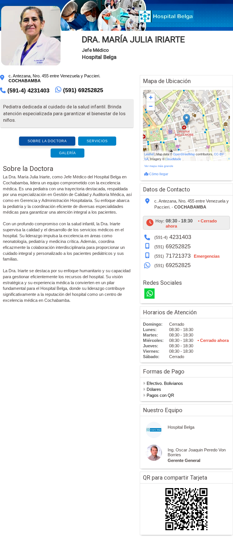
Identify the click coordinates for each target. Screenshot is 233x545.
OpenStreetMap (184, 154)
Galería (67, 153)
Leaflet (149, 154)
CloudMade (173, 158)
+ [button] (151, 97)
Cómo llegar (158, 174)
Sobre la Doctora (47, 141)
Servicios (97, 141)
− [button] (151, 106)
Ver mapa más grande (158, 166)
